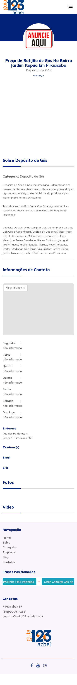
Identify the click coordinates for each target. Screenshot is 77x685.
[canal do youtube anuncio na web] (39, 665)
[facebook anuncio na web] (33, 665)
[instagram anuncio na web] (45, 665)
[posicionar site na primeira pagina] (13, 6)
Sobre (6, 542)
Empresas (9, 552)
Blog (6, 557)
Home (7, 537)
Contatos (9, 562)
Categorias (10, 547)
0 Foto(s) (38, 75)
